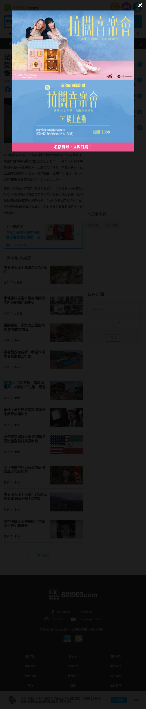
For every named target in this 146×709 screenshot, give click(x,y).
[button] (139, 5)
